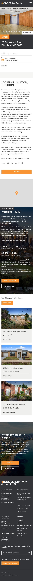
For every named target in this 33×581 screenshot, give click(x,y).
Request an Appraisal (24, 497)
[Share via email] (8, 163)
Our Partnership (22, 528)
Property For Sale (6, 493)
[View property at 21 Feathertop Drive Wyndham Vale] (16, 325)
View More (7, 303)
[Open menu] (31, 3)
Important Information (24, 525)
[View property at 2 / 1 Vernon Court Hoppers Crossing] (16, 398)
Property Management (5, 522)
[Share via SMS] (12, 163)
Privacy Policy (4, 572)
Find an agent (21, 499)
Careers (19, 530)
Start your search (22, 508)
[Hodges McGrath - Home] (11, 3)
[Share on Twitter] (22, 163)
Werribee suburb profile (15, 269)
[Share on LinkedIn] (16, 163)
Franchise (20, 536)
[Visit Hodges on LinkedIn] (7, 484)
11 (20, 31)
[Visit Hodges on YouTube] (15, 484)
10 (18, 31)
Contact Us (21, 520)
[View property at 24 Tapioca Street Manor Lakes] (16, 362)
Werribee (23, 260)
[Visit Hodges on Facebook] (10, 484)
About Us (20, 523)
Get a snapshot (10, 280)
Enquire (16, 172)
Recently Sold (5, 496)
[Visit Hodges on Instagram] (2, 485)
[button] (16, 193)
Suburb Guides (10, 286)
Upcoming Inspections (5, 499)
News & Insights (22, 533)
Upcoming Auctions (7, 502)
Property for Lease (7, 537)
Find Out (10, 462)
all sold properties (20, 271)
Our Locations (6, 528)
